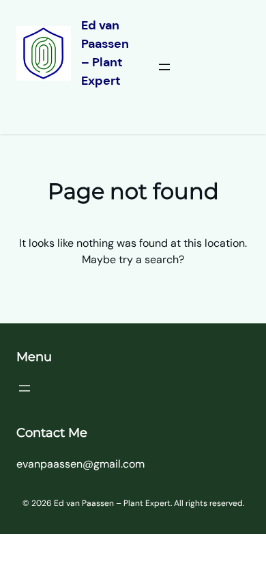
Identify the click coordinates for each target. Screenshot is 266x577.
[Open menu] (164, 67)
